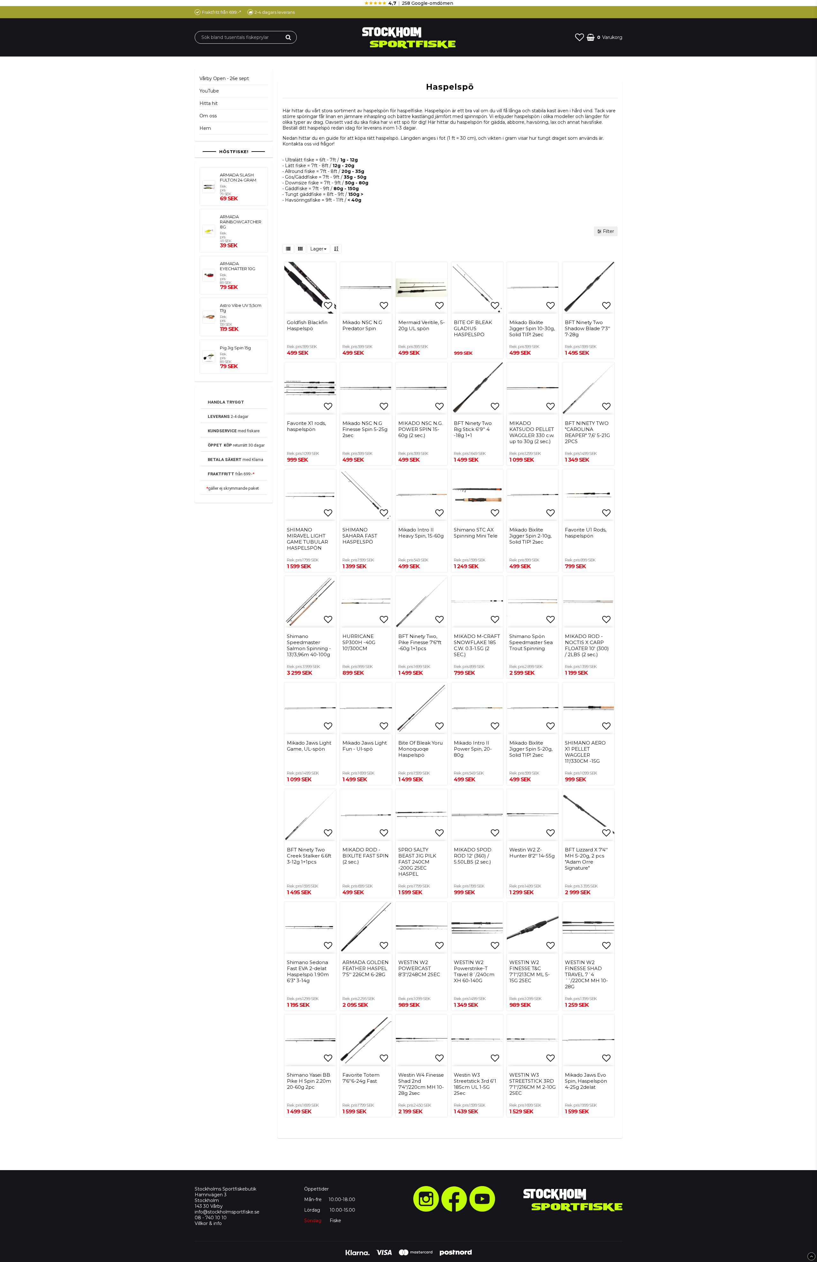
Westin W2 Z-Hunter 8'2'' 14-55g (532, 853)
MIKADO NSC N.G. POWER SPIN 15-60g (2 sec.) (420, 429)
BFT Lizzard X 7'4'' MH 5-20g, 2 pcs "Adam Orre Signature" (586, 859)
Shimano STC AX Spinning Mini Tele (476, 533)
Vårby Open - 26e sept (224, 78)
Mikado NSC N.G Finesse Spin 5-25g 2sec (364, 429)
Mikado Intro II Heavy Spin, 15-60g (421, 533)
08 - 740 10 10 (211, 1218)
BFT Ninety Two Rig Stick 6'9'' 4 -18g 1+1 (473, 429)
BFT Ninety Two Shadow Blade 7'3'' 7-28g (587, 328)
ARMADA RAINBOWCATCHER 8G (240, 221)
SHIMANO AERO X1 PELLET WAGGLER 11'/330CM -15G (585, 752)
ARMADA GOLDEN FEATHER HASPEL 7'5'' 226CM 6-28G (365, 968)
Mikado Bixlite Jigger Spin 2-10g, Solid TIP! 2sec (530, 536)
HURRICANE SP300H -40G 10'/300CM (358, 642)
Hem (205, 128)
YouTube (209, 91)
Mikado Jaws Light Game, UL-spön (309, 746)
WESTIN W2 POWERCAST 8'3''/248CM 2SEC (419, 968)
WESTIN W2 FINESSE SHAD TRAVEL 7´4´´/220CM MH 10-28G (586, 974)
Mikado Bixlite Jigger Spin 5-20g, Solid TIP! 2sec (530, 749)
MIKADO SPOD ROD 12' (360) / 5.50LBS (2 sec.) (472, 856)
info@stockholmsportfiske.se (227, 1212)
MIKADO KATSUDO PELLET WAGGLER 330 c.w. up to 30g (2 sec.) (531, 432)
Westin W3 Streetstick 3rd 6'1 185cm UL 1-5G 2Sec (475, 1084)
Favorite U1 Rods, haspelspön (585, 533)
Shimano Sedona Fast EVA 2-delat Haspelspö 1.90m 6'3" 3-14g (308, 971)
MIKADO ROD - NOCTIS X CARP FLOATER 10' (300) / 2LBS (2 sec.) (587, 645)
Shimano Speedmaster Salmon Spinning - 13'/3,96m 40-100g (309, 645)
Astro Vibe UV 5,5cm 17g (240, 308)
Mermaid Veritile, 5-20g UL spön (421, 325)
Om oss (208, 116)
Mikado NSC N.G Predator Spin (362, 325)
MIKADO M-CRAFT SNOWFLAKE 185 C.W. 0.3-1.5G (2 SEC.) (477, 645)
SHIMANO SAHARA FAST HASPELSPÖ (359, 536)
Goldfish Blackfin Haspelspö (307, 325)
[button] (579, 37)
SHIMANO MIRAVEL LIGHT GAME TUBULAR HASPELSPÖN (307, 539)
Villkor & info (208, 1223)
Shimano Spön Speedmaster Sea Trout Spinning (531, 642)
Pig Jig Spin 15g (235, 347)
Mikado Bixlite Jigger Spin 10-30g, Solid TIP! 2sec (532, 328)
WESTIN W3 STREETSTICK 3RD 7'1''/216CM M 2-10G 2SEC (532, 1084)
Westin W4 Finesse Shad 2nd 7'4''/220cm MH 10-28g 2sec (421, 1084)
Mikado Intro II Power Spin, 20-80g (473, 749)
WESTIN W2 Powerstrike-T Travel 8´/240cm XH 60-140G (474, 971)
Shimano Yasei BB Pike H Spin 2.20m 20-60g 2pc (309, 1081)
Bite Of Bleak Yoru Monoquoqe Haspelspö (420, 749)
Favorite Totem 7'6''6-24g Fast (360, 1078)
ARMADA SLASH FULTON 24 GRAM (238, 177)
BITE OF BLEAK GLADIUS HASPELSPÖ (473, 328)
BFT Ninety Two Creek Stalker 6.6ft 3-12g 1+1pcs (309, 856)
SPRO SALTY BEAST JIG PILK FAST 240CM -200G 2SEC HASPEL (417, 862)
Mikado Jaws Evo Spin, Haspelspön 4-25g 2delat (586, 1081)
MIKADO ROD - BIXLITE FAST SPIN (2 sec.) (365, 856)
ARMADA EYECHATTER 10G (237, 266)
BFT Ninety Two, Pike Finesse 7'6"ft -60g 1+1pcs (419, 642)
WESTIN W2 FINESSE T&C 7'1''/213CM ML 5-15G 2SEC (529, 971)
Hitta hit (208, 103)
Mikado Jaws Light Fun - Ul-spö (364, 746)
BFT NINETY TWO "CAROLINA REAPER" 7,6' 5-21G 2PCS (587, 432)
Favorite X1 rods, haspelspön (306, 426)
